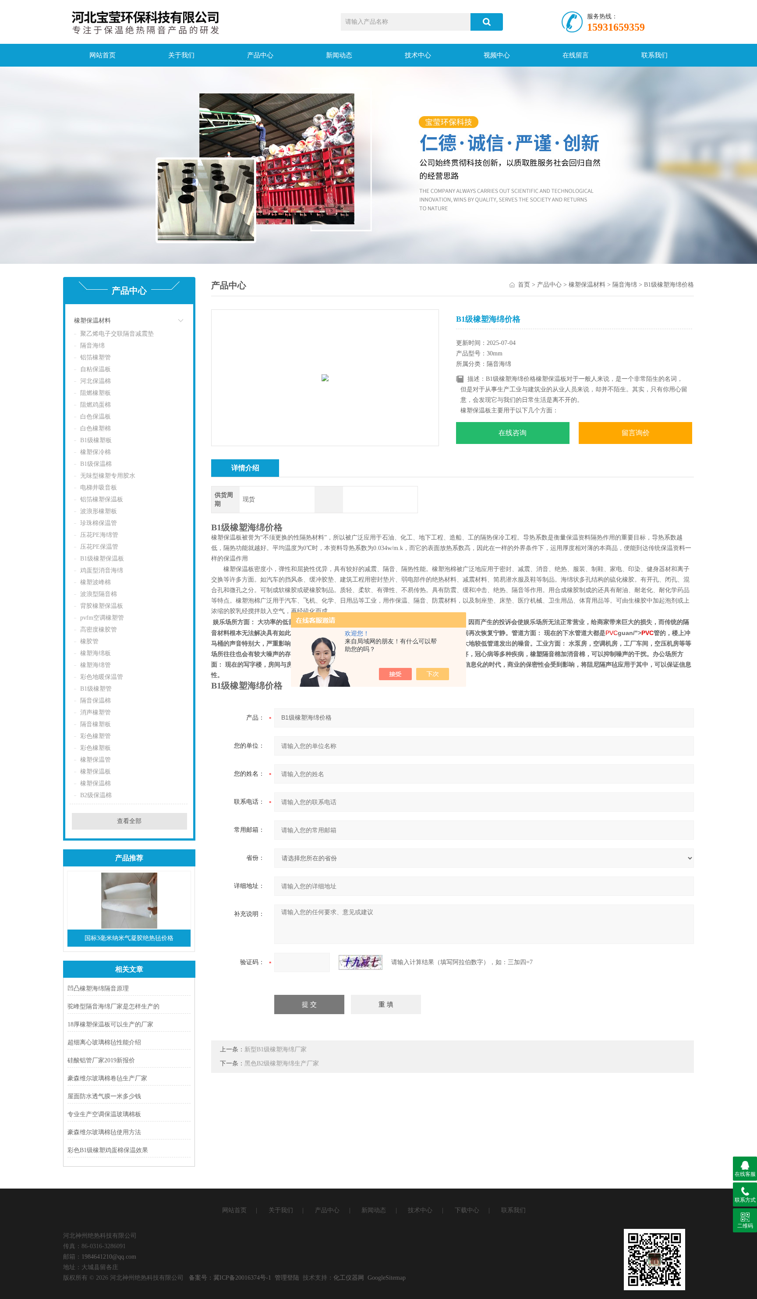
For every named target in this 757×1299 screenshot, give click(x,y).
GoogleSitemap (387, 1277)
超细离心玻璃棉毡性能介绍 (104, 1042)
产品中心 (260, 55)
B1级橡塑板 (96, 440)
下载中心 (467, 1210)
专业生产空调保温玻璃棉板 (104, 1114)
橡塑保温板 (95, 771)
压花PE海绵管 (99, 535)
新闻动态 (339, 55)
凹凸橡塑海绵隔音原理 (98, 988)
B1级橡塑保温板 (102, 558)
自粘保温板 (95, 369)
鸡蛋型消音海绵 (101, 570)
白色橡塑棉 (95, 428)
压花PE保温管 (99, 546)
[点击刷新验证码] (360, 962)
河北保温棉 (95, 381)
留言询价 (636, 433)
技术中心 (418, 55)
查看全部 (129, 821)
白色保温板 (95, 416)
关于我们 (181, 55)
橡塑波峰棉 (95, 582)
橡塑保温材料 (92, 320)
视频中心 (497, 55)
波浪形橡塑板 (98, 511)
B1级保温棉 (96, 464)
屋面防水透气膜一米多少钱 (104, 1096)
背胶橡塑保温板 (101, 606)
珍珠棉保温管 (98, 523)
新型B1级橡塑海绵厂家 (275, 1049)
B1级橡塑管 (96, 688)
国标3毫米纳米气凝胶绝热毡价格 (129, 938)
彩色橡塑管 (95, 736)
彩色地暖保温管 (101, 677)
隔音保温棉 (95, 700)
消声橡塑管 (95, 712)
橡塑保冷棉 (95, 452)
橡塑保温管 (95, 759)
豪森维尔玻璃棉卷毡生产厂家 (107, 1078)
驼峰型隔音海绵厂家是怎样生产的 (113, 1006)
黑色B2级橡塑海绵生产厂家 (281, 1063)
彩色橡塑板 (95, 748)
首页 (524, 284)
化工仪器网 (348, 1277)
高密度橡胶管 (98, 629)
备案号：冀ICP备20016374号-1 (230, 1277)
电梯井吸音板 (98, 487)
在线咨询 (513, 433)
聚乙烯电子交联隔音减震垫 (117, 333)
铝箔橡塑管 (95, 357)
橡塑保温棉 (95, 783)
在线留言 (575, 55)
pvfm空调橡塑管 (102, 617)
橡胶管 (89, 641)
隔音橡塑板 (95, 724)
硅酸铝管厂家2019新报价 (101, 1060)
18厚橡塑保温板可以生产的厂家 (110, 1024)
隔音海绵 (92, 345)
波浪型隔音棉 (98, 594)
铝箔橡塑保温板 (101, 499)
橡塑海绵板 (95, 653)
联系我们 (654, 55)
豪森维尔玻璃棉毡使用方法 (104, 1132)
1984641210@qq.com (108, 1256)
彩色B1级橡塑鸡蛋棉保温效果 (107, 1150)
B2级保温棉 (96, 795)
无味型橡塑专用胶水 (107, 475)
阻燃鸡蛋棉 (95, 404)
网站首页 (102, 55)
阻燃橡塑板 (95, 393)
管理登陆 (287, 1277)
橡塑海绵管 (95, 665)
